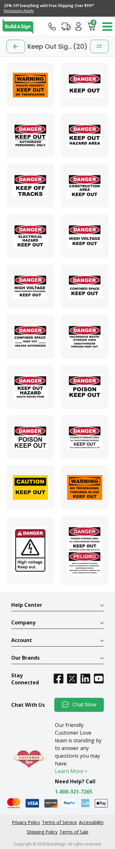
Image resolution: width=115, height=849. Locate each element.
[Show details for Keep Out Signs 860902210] (30, 437)
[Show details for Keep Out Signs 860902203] (85, 236)
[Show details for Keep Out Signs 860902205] (85, 286)
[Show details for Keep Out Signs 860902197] (85, 85)
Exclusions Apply (19, 10)
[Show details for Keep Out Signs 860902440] (30, 487)
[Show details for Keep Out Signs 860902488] (85, 487)
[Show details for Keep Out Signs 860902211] (85, 437)
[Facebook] (58, 678)
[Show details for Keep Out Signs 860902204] (30, 286)
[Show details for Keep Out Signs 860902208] (30, 387)
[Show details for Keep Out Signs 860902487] (30, 85)
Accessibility (91, 822)
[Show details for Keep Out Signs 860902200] (30, 186)
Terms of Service (59, 822)
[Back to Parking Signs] (15, 46)
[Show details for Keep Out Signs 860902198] (30, 135)
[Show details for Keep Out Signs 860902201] (85, 186)
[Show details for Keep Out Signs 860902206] (30, 337)
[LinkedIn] (85, 678)
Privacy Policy (26, 822)
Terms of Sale (73, 832)
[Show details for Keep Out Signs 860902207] (85, 337)
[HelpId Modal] (52, 26)
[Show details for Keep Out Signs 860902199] (85, 135)
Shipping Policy (42, 832)
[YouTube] (99, 678)
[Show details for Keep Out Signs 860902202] (30, 236)
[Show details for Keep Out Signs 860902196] (30, 550)
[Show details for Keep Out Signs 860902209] (85, 387)
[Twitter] (72, 678)
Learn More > (71, 771)
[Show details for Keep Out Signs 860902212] (85, 550)
